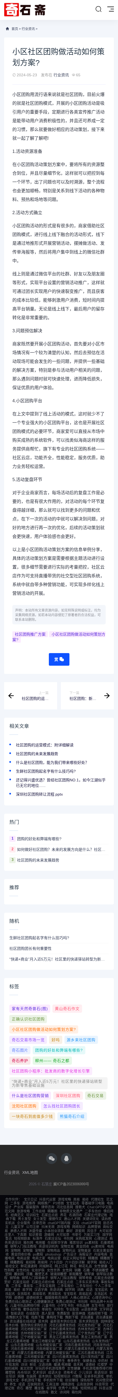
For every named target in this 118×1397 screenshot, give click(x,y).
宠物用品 (53, 1251)
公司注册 (32, 1227)
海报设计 (85, 1254)
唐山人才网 (72, 1219)
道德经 (19, 1298)
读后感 (106, 1219)
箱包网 (28, 1243)
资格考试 (70, 1373)
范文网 (10, 1211)
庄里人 (10, 1235)
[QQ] (66, 1158)
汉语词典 (45, 1365)
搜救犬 (80, 1207)
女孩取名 (23, 1294)
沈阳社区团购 (24, 1106)
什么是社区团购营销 (30, 1095)
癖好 (69, 1231)
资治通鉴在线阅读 (23, 1321)
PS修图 (58, 1203)
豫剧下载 (71, 1317)
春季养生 (73, 1361)
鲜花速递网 (29, 1266)
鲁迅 (8, 1239)
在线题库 (42, 1392)
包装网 (31, 1376)
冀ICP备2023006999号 (71, 1184)
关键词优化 (91, 1219)
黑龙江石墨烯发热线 (64, 1337)
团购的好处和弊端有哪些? (39, 839)
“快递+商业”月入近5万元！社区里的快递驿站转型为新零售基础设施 (59, 959)
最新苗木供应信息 (63, 1321)
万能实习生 (92, 1235)
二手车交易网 (45, 1286)
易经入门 (105, 1262)
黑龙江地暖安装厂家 (46, 1341)
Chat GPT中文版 (99, 1207)
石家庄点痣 (49, 1215)
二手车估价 (93, 1211)
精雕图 (52, 1211)
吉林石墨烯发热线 (62, 1329)
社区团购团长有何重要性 (30, 948)
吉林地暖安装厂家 (34, 1333)
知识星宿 (35, 1235)
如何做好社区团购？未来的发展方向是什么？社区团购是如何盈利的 (63, 849)
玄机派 (10, 1223)
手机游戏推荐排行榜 (97, 1368)
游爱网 (80, 1231)
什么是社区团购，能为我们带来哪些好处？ (52, 762)
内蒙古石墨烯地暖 (30, 1353)
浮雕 (29, 1274)
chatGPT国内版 (59, 1223)
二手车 (15, 1203)
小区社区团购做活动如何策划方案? (58, 637)
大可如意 (105, 1231)
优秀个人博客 (68, 1388)
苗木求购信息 (89, 1321)
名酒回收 (75, 1215)
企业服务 (23, 1223)
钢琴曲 (14, 1278)
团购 (25, 94)
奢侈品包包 (31, 1309)
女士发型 (39, 1219)
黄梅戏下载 (54, 1317)
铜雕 (77, 1270)
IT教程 (77, 1376)
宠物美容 (84, 1251)
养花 (63, 1215)
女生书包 (98, 1306)
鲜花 (73, 1266)
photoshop (53, 1254)
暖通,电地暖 (62, 1365)
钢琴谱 (89, 1274)
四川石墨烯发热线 (65, 1357)
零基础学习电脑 (93, 1203)
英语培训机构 (48, 1246)
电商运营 (23, 1258)
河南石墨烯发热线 (77, 1345)
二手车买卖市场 (87, 1282)
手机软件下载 (53, 1380)
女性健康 (100, 1266)
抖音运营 (105, 1388)
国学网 (107, 1235)
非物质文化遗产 (71, 1211)
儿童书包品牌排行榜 (25, 1306)
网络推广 (44, 1203)
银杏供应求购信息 (34, 1325)
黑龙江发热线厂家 (94, 1337)
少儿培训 (85, 1373)
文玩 (76, 1223)
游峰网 (49, 1235)
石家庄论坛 (53, 1239)
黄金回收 (82, 1246)
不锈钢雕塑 (100, 1270)
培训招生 (32, 1215)
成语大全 (54, 1373)
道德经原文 (34, 1298)
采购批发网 (83, 1239)
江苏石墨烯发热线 (91, 1353)
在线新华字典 (57, 1243)
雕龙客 (39, 1388)
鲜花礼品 (85, 1266)
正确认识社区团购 (28, 1019)
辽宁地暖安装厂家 (34, 1337)
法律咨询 (39, 1223)
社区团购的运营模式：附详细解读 (45, 745)
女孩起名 (100, 1294)
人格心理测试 (80, 1298)
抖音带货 (101, 1384)
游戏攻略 (64, 1199)
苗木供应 (45, 1376)
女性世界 (53, 1270)
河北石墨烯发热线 (62, 1325)
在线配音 (32, 1313)
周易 (76, 1199)
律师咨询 (47, 1207)
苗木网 (43, 1321)
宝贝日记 (30, 1199)
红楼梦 (102, 1365)
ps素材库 (91, 1243)
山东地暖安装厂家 (49, 1345)
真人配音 (48, 1313)
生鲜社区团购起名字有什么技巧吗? (46, 771)
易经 (85, 1199)
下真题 (22, 1235)
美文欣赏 (26, 1368)
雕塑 (29, 1388)
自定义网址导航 (74, 1258)
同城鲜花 (45, 1266)
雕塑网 (10, 1373)
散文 (54, 1392)
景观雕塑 (75, 1274)
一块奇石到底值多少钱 (32, 1116)
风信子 (92, 1231)
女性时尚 (22, 1270)
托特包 (59, 1309)
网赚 (21, 1376)
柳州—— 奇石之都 (52, 1060)
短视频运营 (88, 1388)
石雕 (86, 1270)
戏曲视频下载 (97, 1313)
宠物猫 (28, 1251)
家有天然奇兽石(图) (30, 1008)
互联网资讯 (35, 1384)
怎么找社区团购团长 (61, 1106)
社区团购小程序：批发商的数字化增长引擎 (51, 1071)
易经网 (30, 1262)
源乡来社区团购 (81, 1040)
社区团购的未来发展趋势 (37, 754)
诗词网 (64, 1392)
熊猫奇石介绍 (72, 1116)
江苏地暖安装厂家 (37, 1357)
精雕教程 (16, 1262)
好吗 (56, 1040)
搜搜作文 (55, 1219)
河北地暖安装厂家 (34, 1329)
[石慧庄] (25, 10)
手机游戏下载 (31, 1380)
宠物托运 (68, 1251)
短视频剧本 (22, 1239)
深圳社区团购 (68, 1095)
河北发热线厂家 (89, 1325)
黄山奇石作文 (67, 1008)
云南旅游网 (85, 1384)
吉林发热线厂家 (89, 1329)
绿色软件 (87, 1380)
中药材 (103, 1361)
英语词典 (56, 1290)
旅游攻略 (23, 1211)
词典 (80, 1290)
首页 (15, 29)
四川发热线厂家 (92, 1357)
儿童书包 (48, 1306)
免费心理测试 (65, 1302)
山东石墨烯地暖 (22, 1345)
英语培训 (100, 1373)
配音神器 (78, 1313)
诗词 (24, 1365)
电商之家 (38, 1258)
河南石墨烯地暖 (22, 1349)
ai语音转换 (89, 1309)
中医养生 (58, 1361)
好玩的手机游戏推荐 (50, 1368)
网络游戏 (67, 1384)
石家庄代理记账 (95, 1215)
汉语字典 (40, 1290)
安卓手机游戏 (94, 1376)
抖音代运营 (47, 1199)
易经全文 (11, 1266)
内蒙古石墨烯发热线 (79, 1349)
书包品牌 (82, 1306)
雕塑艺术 (41, 1274)
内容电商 (100, 1254)
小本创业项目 (54, 1231)
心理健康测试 (44, 1302)
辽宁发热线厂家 (89, 1333)
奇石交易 (95, 1095)
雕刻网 (19, 1274)
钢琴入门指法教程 (23, 1246)
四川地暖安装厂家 (36, 1361)
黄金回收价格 (21, 1254)
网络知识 (78, 1227)
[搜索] (98, 9)
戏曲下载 (37, 1317)
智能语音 (17, 1313)
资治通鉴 (87, 1317)
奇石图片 (20, 1050)
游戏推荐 (28, 1203)
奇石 (20, 1388)
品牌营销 (94, 1227)
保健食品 (89, 1361)
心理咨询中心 (102, 1298)
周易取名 (39, 1294)
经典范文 (17, 1215)
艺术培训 (39, 1373)
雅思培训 (76, 1243)
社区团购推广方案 (30, 634)
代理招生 (97, 1199)
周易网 (42, 1262)
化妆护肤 (38, 1270)
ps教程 (38, 1254)
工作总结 (38, 1211)
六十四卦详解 (75, 1262)
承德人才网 (18, 1231)
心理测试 (100, 1239)
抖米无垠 (48, 1227)
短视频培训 (62, 1376)
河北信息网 (65, 1207)
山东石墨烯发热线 (76, 1341)
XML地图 (30, 1172)
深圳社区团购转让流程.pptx (39, 794)
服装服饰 (32, 1207)
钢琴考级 (85, 1278)
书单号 (77, 1235)
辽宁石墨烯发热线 (62, 1333)
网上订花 (61, 1266)
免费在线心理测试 (18, 1302)
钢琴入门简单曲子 (35, 1278)
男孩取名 (54, 1294)
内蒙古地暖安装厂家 (60, 1353)
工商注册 (52, 1384)
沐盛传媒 (35, 1231)
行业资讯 (28, 29)
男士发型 (24, 1219)
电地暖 (40, 1243)
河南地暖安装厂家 (49, 1349)
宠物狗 (40, 1251)
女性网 (67, 1270)
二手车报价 (65, 1286)
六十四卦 (56, 1262)
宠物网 (16, 1251)
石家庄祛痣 (21, 1282)
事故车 (28, 1286)
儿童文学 (17, 1227)
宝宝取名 (70, 1294)
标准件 (38, 1239)
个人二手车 (103, 1286)
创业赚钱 (71, 1380)
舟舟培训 (23, 1373)
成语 (89, 1290)
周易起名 (85, 1294)
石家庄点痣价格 (43, 1282)
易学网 (92, 1262)
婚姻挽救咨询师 (56, 1298)
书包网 (68, 1239)
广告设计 (70, 1254)
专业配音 (72, 1309)
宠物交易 (67, 1246)
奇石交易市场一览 (28, 1040)
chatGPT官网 (91, 1223)
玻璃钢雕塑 (58, 1274)
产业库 (19, 1207)
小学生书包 (65, 1306)
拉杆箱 (16, 1309)
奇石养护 (20, 1060)
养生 (13, 1384)
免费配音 (63, 1313)
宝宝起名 (72, 1203)
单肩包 (47, 1309)
